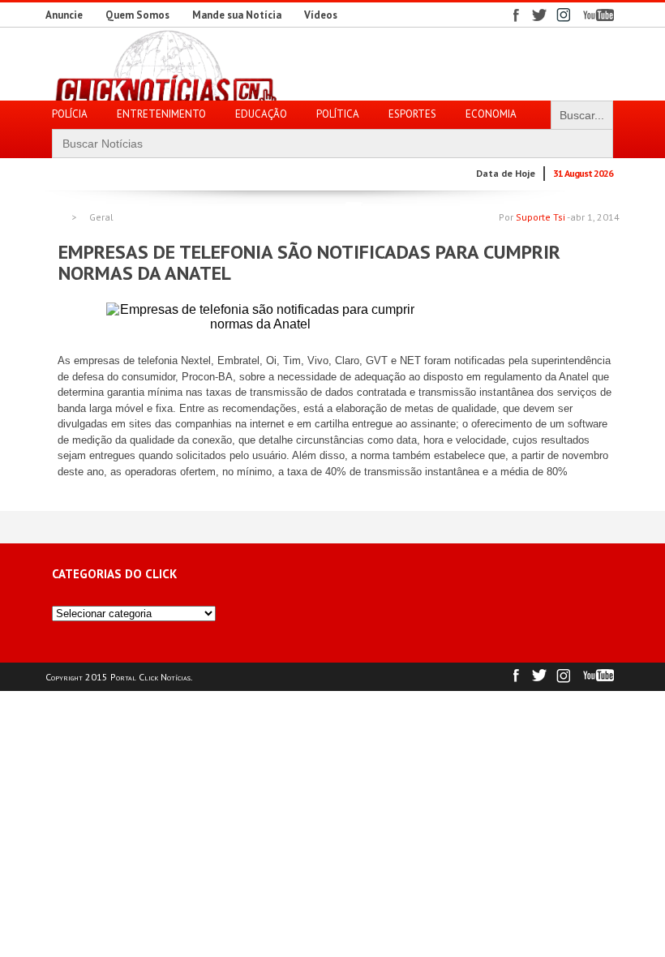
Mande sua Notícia (236, 15)
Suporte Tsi (540, 217)
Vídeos (320, 15)
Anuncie (64, 15)
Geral (101, 217)
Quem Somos (137, 15)
